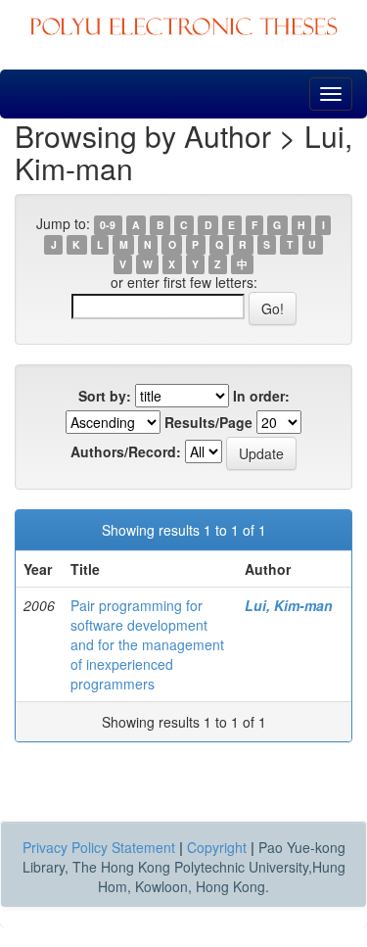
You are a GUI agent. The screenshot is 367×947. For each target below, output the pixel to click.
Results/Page (208, 422)
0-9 (107, 224)
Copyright (217, 847)
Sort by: (104, 395)
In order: (261, 395)
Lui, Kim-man (289, 605)
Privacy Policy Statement (99, 847)
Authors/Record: (125, 451)
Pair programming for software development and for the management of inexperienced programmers (147, 644)
